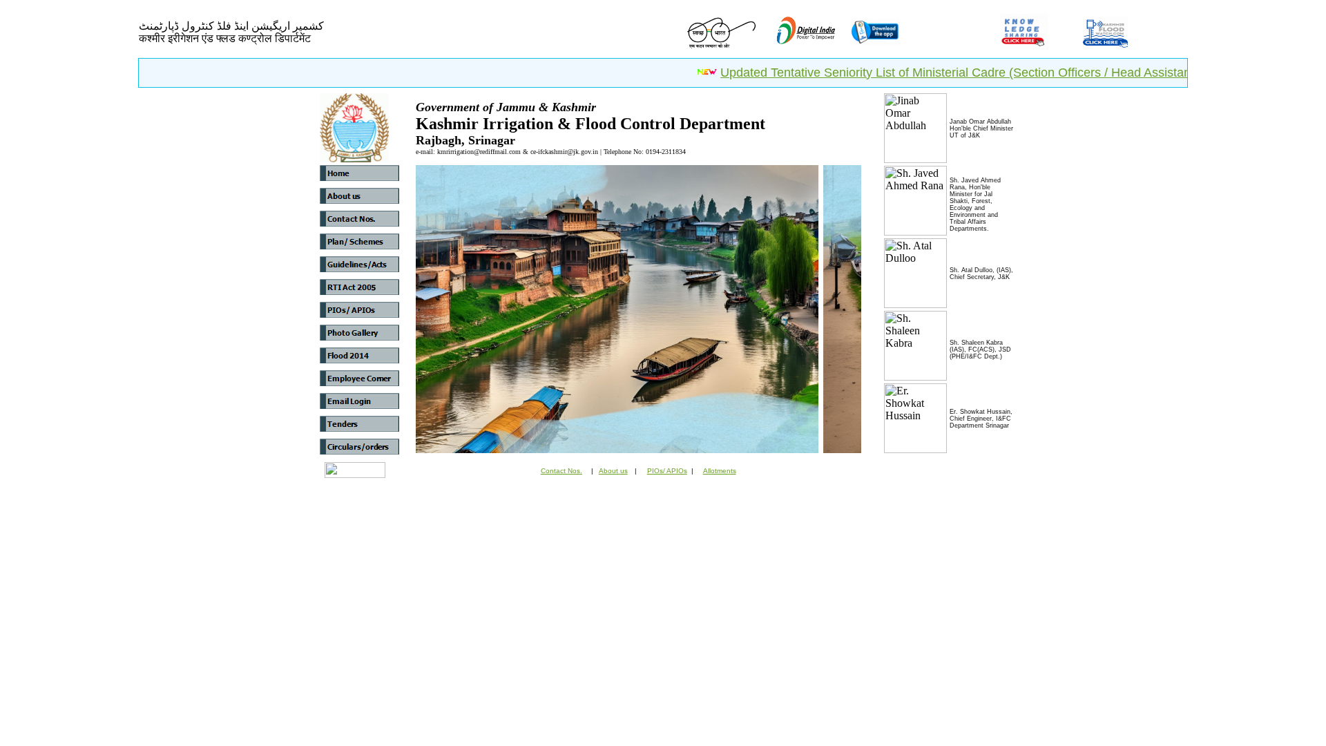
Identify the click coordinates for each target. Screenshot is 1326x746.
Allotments (719, 471)
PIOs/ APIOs (667, 471)
